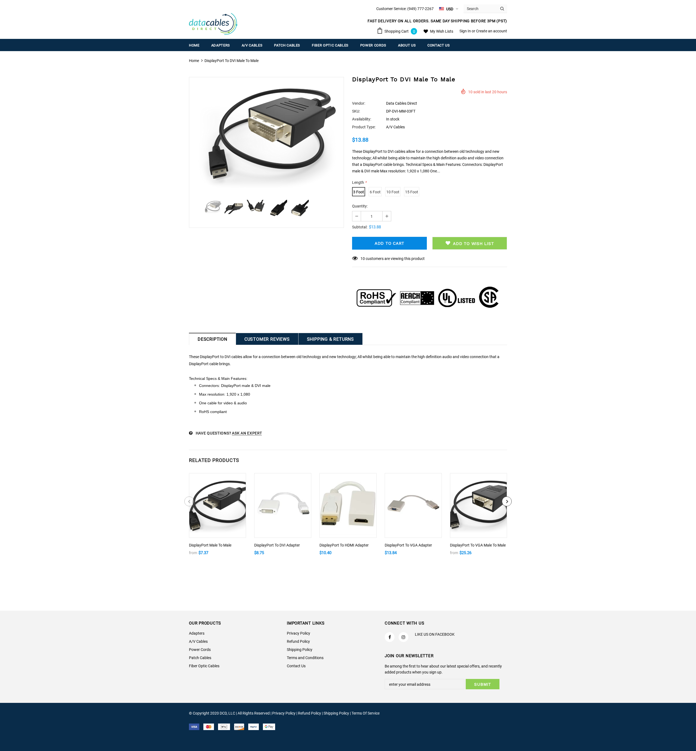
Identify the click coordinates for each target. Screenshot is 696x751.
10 (363, 258)
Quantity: (360, 206)
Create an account (491, 31)
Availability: (361, 119)
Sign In (465, 31)
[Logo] (213, 24)
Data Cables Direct (401, 103)
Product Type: (363, 127)
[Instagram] (403, 637)
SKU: (356, 111)
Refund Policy (309, 713)
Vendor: (358, 103)
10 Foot (392, 192)
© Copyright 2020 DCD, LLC (212, 713)
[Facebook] (389, 637)
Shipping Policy (336, 713)
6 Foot (375, 192)
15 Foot (411, 192)
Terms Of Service (366, 713)
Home (194, 60)
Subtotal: (359, 227)
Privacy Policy (284, 713)
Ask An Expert (247, 433)
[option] (266, 136)
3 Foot (358, 192)
